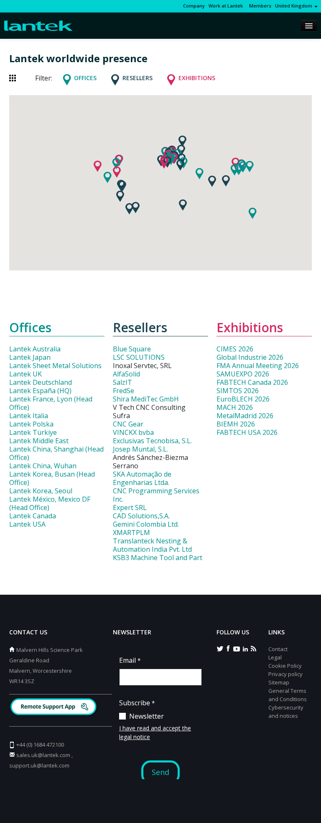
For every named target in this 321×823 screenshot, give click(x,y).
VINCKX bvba (133, 432)
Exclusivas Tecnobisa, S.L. (152, 440)
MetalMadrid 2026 (245, 415)
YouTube (236, 648)
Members (259, 6)
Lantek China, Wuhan (42, 465)
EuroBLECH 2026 (243, 399)
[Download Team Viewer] (54, 707)
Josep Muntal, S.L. (140, 449)
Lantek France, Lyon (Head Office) (50, 403)
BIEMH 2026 (236, 424)
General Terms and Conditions (287, 695)
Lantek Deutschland (40, 382)
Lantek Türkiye (33, 432)
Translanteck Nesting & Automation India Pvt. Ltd (152, 545)
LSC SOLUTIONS (139, 357)
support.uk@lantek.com (39, 765)
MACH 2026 (235, 407)
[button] (234, 170)
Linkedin (245, 648)
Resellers (137, 78)
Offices (85, 78)
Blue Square (132, 348)
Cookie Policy (285, 665)
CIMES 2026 (235, 348)
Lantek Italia (28, 415)
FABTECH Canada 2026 (252, 382)
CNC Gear (128, 424)
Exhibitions (196, 78)
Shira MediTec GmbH (146, 399)
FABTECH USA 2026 (247, 432)
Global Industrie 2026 (250, 357)
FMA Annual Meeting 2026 (258, 365)
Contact (278, 649)
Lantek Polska (31, 424)
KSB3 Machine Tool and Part (157, 557)
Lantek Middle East (39, 440)
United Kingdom (294, 6)
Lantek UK (25, 374)
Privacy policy (285, 674)
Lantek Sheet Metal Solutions (55, 365)
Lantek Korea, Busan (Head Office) (52, 478)
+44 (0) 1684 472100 (40, 744)
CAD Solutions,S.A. (141, 515)
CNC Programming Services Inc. (156, 495)
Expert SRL (130, 507)
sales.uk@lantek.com (43, 755)
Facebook (228, 648)
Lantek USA (27, 524)
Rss (253, 648)
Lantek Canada (32, 515)
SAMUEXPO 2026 (243, 374)
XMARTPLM (131, 532)
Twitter (220, 648)
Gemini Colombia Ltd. (146, 524)
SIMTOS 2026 (238, 390)
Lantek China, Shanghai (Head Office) (56, 453)
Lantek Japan (30, 357)
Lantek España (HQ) (40, 390)
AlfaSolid (126, 374)
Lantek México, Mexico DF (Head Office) (49, 503)
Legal (275, 657)
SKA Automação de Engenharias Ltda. (142, 478)
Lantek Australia (35, 348)
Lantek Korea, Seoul (40, 490)
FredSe (123, 390)
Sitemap (278, 682)
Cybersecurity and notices (285, 711)
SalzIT (122, 382)
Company (194, 6)
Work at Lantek (226, 6)
